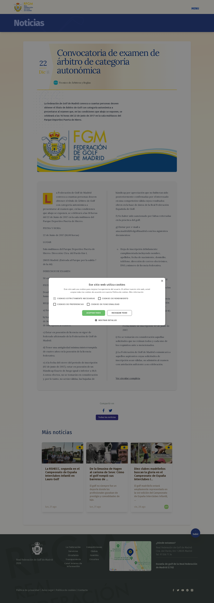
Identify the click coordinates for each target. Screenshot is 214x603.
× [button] (162, 281)
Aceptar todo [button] (93, 313)
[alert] (107, 301)
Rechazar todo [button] (119, 313)
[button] (107, 320)
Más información (136, 292)
